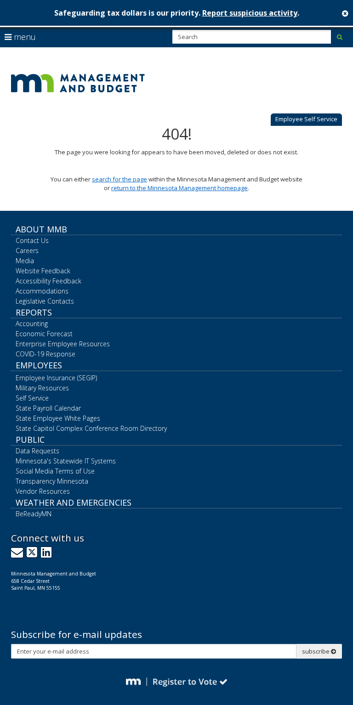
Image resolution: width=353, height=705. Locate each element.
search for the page (119, 179)
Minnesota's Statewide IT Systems (66, 461)
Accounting (32, 323)
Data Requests (37, 450)
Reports (34, 312)
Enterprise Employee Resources (63, 343)
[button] (306, 119)
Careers (27, 250)
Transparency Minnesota (52, 481)
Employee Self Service (306, 119)
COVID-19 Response (45, 354)
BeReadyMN (33, 513)
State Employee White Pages (58, 418)
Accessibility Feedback (48, 280)
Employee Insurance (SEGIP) (56, 377)
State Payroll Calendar (48, 408)
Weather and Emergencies (73, 502)
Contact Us (32, 240)
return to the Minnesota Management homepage (179, 188)
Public (30, 439)
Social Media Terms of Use (55, 471)
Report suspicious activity (249, 13)
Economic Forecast (44, 333)
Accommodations (42, 291)
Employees (39, 365)
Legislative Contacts (45, 301)
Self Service (32, 398)
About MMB (41, 229)
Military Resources (42, 388)
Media (25, 260)
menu (23, 36)
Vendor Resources (43, 491)
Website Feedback (43, 270)
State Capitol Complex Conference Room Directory (91, 428)
